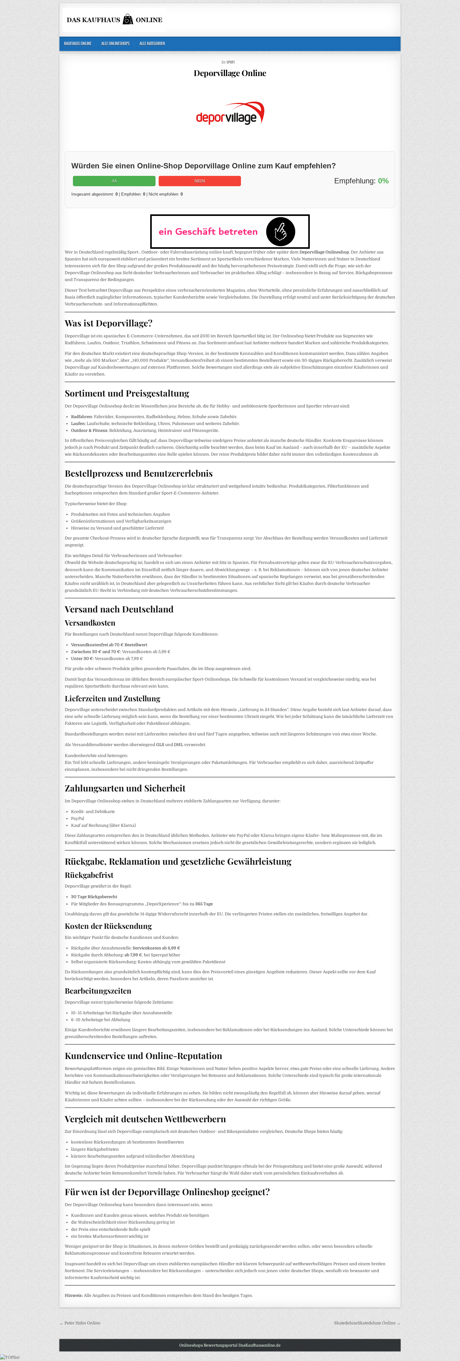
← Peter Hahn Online (79, 1323)
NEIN (199, 181)
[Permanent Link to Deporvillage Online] (230, 116)
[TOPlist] (9, 1357)
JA (114, 181)
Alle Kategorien (152, 43)
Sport (231, 61)
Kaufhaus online (77, 43)
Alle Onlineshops (115, 43)
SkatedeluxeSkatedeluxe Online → (367, 1323)
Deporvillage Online (230, 72)
